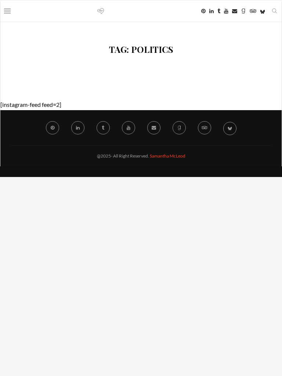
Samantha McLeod (167, 156)
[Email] (234, 11)
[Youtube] (226, 11)
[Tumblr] (218, 11)
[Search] (274, 11)
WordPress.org (159, 171)
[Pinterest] (203, 11)
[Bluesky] (262, 11)
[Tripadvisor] (253, 11)
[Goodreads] (243, 11)
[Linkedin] (211, 11)
